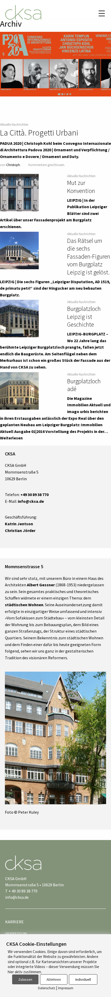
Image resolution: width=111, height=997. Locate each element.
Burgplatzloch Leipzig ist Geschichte (84, 316)
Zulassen (25, 979)
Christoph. (13, 165)
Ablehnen (53, 979)
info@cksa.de (17, 897)
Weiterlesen (11, 437)
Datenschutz (46, 988)
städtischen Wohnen (24, 604)
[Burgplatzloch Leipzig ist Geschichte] (19, 318)
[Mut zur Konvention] (19, 192)
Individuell (83, 979)
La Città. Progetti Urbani (39, 133)
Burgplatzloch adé (84, 385)
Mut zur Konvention (81, 187)
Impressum (65, 988)
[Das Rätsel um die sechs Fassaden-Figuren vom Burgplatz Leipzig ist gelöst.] (19, 250)
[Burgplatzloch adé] (19, 391)
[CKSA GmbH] (23, 13)
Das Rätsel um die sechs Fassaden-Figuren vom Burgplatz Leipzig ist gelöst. (88, 256)
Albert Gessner (41, 584)
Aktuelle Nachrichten (14, 124)
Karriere (14, 921)
